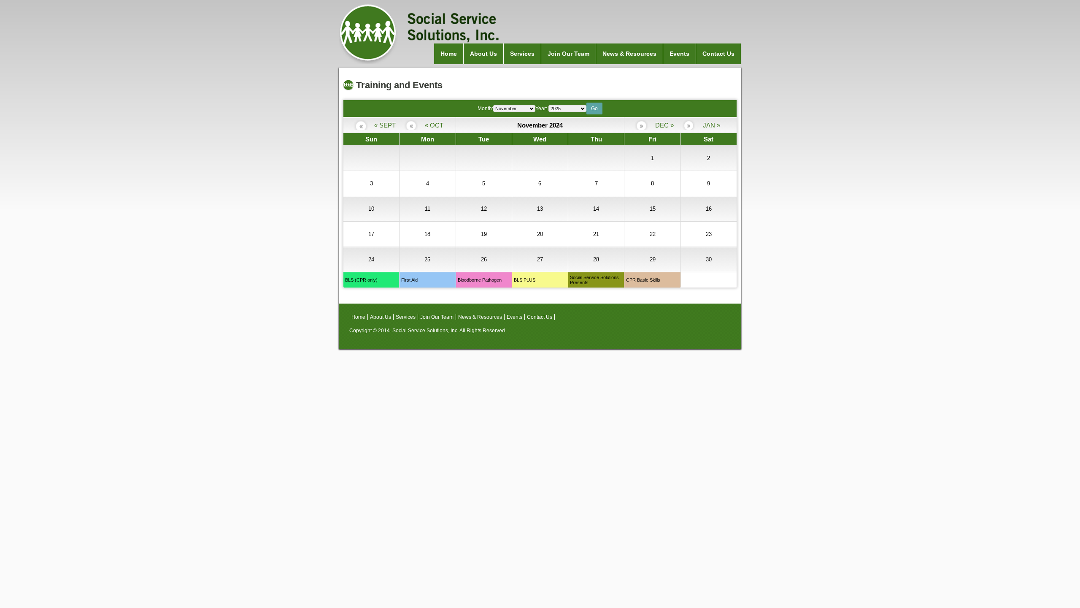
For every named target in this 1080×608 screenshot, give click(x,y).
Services (522, 53)
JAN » (711, 125)
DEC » (664, 125)
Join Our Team (568, 53)
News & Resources (629, 53)
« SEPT (385, 125)
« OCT (434, 125)
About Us (483, 53)
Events (679, 53)
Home (448, 53)
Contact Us (718, 53)
